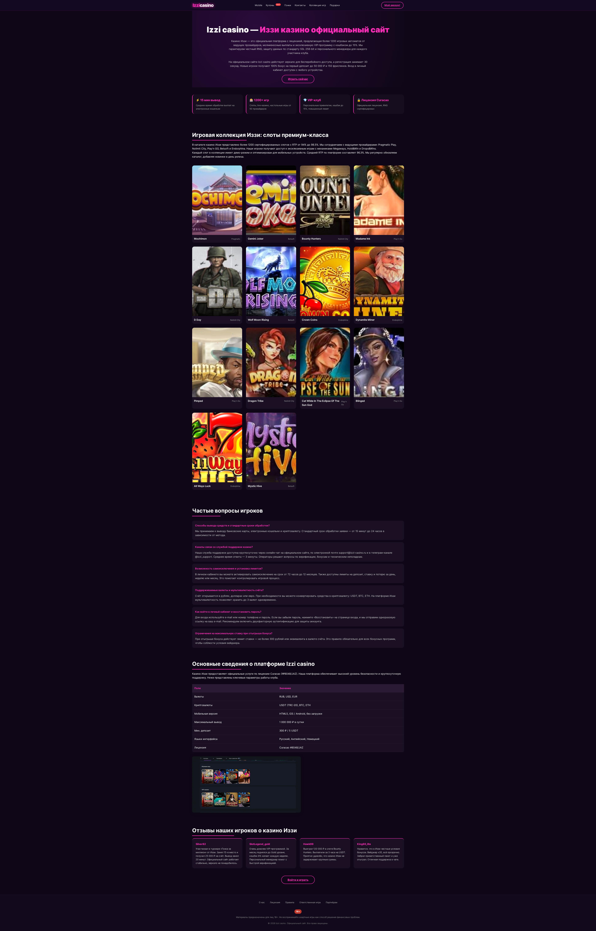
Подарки (335, 5)
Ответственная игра (310, 902)
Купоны (273, 5)
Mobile (258, 5)
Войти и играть (298, 879)
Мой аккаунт (392, 5)
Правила (289, 902)
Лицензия (275, 902)
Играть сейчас (298, 79)
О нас (262, 902)
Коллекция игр (317, 5)
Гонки (287, 5)
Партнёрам (331, 902)
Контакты (300, 5)
